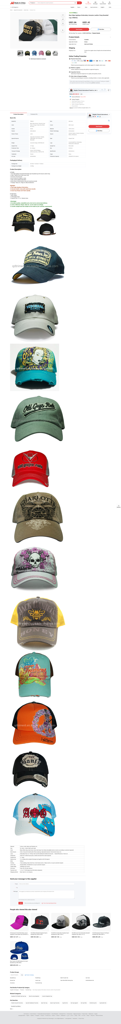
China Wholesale (55, 1013)
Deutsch (58, 1015)
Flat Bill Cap (37, 977)
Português (37, 1015)
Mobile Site (91, 1013)
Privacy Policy (81, 1018)
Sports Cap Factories (54, 1003)
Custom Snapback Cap (47, 996)
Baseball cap (13, 977)
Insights (95, 1013)
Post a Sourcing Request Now (49, 903)
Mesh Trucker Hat (64, 977)
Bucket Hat (12, 980)
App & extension (93, 7)
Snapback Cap (32, 10)
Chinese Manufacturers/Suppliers (44, 1013)
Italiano (53, 1015)
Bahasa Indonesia (99, 1015)
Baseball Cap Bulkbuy (16, 1006)
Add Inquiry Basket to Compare (38, 59)
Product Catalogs (30, 975)
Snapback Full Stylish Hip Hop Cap (18, 996)
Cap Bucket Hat (103, 1003)
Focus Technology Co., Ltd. (51, 1018)
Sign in (109, 3)
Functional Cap (38, 983)
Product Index (84, 1013)
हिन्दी (79, 1015)
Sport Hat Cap (44, 1003)
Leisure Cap (26, 10)
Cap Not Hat (65, 1003)
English (27, 1015)
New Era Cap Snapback (34, 996)
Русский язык (48, 1015)
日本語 (76, 1015)
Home (11, 10)
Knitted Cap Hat (93, 1003)
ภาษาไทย (83, 1015)
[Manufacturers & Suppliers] (17, 2)
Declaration (75, 1018)
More (11, 1009)
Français (42, 1015)
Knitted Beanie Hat (90, 980)
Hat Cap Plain (84, 1003)
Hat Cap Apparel (74, 1003)
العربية (68, 1015)
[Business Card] (109, 120)
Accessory (12, 983)
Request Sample (96, 33)
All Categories (15, 7)
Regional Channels (77, 1013)
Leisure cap (37, 980)
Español (32, 1015)
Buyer (79, 7)
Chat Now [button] (101, 29)
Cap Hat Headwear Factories (32, 1003)
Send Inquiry (79, 29)
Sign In (71, 107)
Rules (110, 7)
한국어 (72, 1015)
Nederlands (63, 1015)
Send (21, 903)
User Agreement (68, 1018)
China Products (33, 1013)
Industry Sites (69, 1013)
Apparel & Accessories (18, 10)
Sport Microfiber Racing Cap (67, 980)
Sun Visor (88, 977)
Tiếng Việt (92, 1015)
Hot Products (26, 1013)
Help (86, 7)
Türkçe (88, 1015)
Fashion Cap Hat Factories (17, 1003)
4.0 (93, 116)
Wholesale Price (62, 1013)
